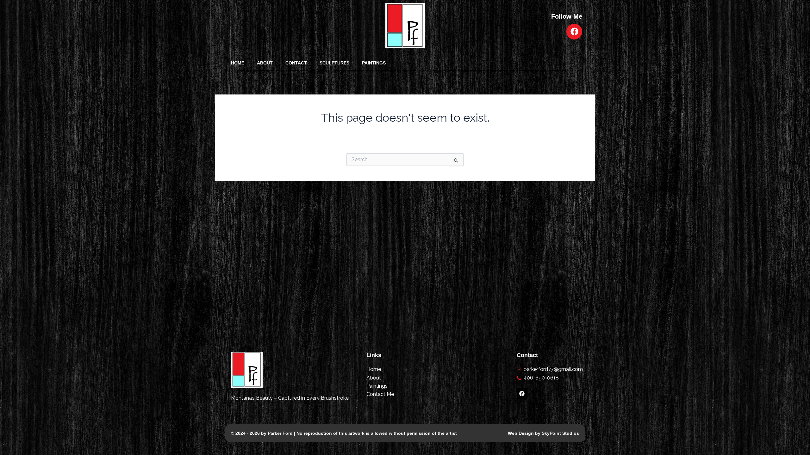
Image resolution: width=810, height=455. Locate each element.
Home (237, 62)
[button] (388, 63)
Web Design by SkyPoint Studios (543, 433)
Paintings (374, 62)
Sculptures (334, 62)
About (265, 62)
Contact (296, 62)
